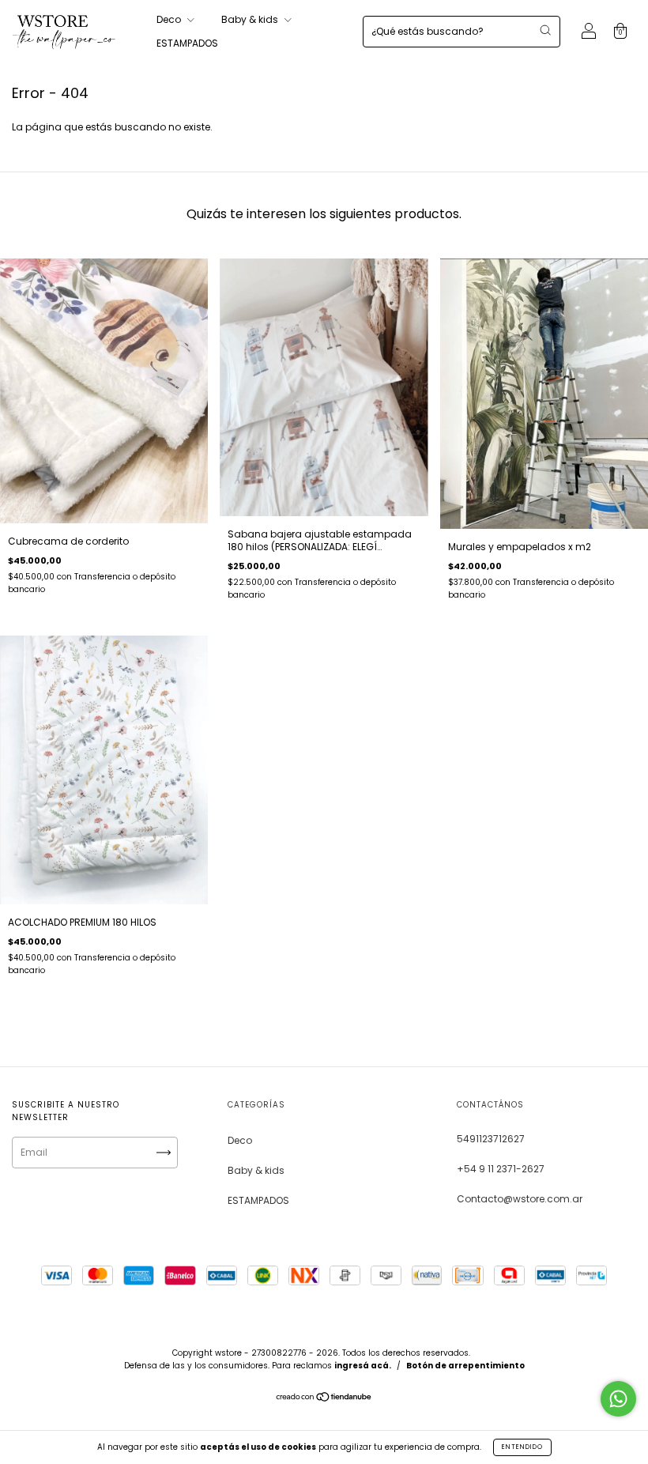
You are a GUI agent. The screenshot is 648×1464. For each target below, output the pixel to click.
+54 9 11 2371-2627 (500, 1168)
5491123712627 (491, 1138)
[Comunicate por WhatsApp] (618, 1399)
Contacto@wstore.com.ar (519, 1199)
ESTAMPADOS (187, 43)
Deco (169, 19)
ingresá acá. (362, 1366)
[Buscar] (545, 30)
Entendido (522, 1447)
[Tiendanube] (324, 1399)
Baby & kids (251, 19)
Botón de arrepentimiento (465, 1366)
